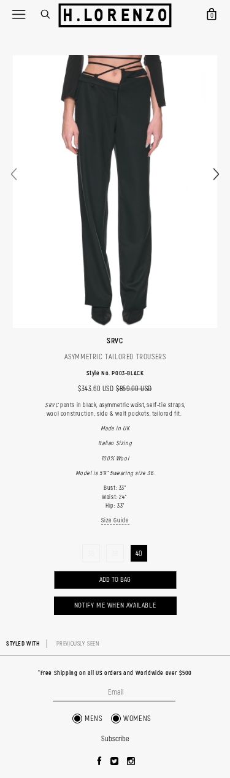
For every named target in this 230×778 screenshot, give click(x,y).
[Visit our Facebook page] (99, 762)
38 (115, 554)
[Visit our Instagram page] (131, 762)
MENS (93, 718)
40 (139, 554)
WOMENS (137, 718)
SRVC (115, 341)
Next (216, 174)
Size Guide (115, 520)
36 (91, 554)
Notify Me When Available (115, 605)
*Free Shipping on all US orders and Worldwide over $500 (115, 673)
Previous (13, 174)
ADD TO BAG (115, 579)
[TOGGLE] (18, 14)
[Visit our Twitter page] (114, 762)
